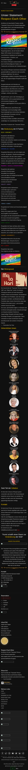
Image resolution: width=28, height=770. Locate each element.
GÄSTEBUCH (4, 703)
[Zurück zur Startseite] (14, 3)
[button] (3, 3)
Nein (17, 768)
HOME (2, 691)
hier (18, 530)
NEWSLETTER (4, 699)
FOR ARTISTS (4, 701)
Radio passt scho (6, 697)
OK (12, 768)
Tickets (6, 598)
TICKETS (3, 693)
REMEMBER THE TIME (6, 695)
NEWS (2, 706)
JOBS (2, 708)
